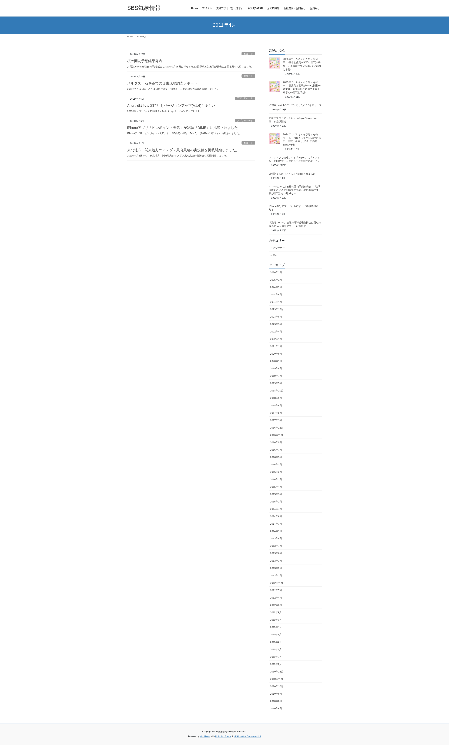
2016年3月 (276, 464)
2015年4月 (276, 486)
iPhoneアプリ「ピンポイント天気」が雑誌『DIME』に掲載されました (182, 128)
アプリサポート (245, 98)
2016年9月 (276, 442)
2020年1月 (276, 361)
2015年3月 (276, 494)
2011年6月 (276, 627)
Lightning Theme (223, 736)
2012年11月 (276, 582)
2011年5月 (276, 634)
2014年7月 (276, 509)
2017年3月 (276, 420)
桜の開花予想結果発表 (144, 61)
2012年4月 (276, 597)
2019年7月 (276, 375)
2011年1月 (276, 664)
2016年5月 (276, 457)
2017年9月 (276, 412)
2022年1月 (276, 339)
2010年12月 (276, 671)
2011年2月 (276, 656)
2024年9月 (276, 287)
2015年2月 (276, 501)
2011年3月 (276, 649)
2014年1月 (276, 531)
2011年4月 (276, 642)
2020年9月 (276, 353)
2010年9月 (276, 693)
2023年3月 (276, 324)
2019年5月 (276, 383)
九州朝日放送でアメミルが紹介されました (292, 173)
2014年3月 (276, 523)
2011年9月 (276, 612)
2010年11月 (276, 679)
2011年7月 (276, 619)
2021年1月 (276, 346)
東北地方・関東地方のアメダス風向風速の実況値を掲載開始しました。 (183, 150)
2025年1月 (276, 279)
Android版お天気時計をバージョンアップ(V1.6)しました (171, 105)
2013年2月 (276, 568)
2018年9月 (276, 398)
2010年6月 (276, 708)
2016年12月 (276, 427)
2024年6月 (276, 294)
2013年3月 (276, 560)
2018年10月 (276, 390)
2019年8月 (276, 368)
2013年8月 (276, 538)
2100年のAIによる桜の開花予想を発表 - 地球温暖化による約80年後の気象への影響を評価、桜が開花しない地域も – (295, 190)
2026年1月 (276, 272)
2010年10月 (276, 686)
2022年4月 (276, 331)
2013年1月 (276, 575)
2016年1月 (276, 479)
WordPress (205, 736)
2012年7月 (276, 590)
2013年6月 (276, 553)
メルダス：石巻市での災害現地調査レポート (162, 83)
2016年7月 (276, 449)
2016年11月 (276, 435)
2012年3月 (276, 605)
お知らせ (248, 54)
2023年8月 (276, 316)
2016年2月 (276, 471)
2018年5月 (276, 405)
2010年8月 (276, 701)
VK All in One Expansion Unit (247, 736)
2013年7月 (276, 545)
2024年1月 (276, 301)
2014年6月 (276, 516)
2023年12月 (276, 309)
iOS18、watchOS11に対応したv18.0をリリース (295, 105)
